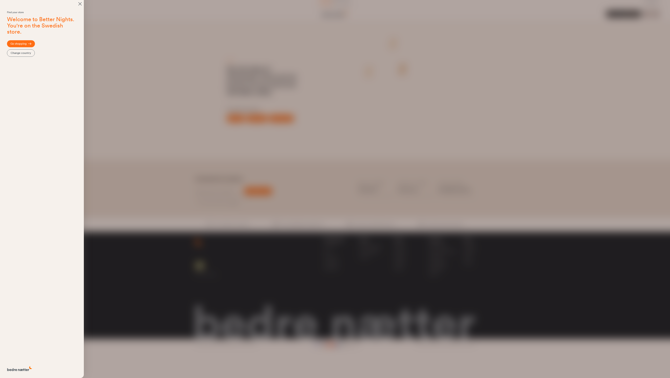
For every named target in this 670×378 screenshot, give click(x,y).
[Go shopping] (80, 4)
